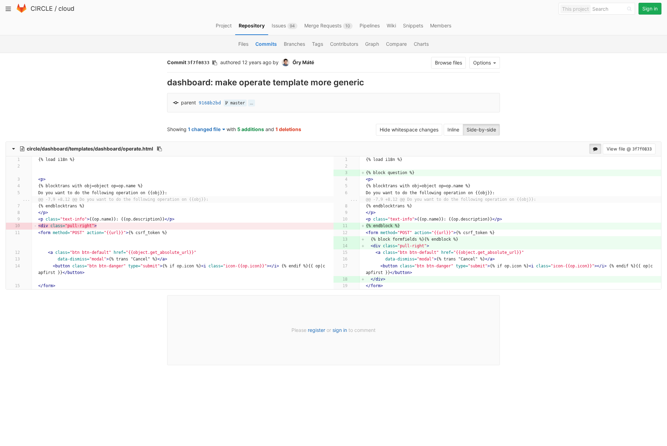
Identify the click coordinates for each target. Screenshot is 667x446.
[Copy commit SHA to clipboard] (215, 62)
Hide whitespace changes (409, 129)
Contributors (344, 44)
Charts (421, 44)
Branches (294, 44)
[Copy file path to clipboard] (159, 148)
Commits (266, 44)
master (236, 103)
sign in (339, 330)
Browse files (448, 63)
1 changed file (204, 129)
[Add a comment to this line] (15, 160)
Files (243, 44)
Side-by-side (481, 129)
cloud (66, 8)
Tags (317, 44)
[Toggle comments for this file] (595, 149)
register (316, 330)
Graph (372, 44)
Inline (453, 129)
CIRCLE (42, 8)
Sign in (650, 8)
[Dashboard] (21, 11)
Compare (396, 44)
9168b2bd (210, 102)
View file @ (629, 149)
